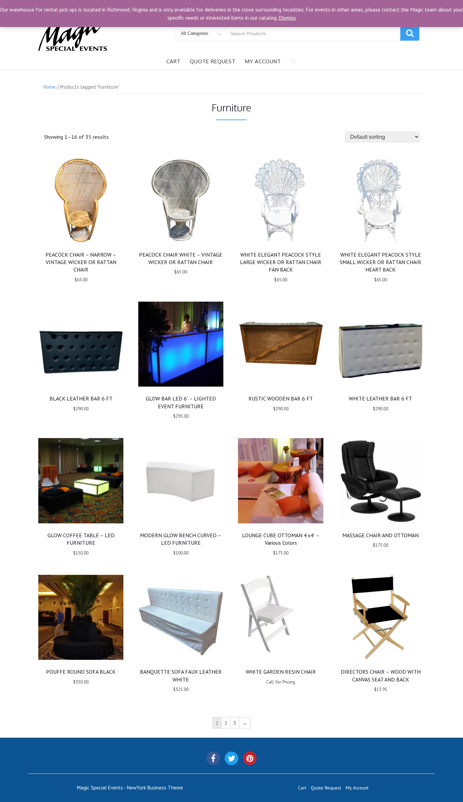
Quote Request (213, 61)
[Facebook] (213, 758)
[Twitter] (231, 758)
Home (49, 87)
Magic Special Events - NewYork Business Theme (130, 787)
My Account (263, 61)
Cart (173, 61)
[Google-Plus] (250, 758)
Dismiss (287, 17)
